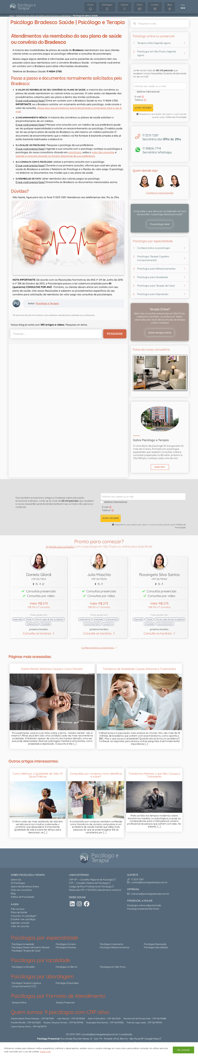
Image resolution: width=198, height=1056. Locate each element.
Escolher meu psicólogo (23, 919)
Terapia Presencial (65, 1002)
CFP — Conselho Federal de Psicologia (89, 882)
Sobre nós (16, 879)
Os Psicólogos (18, 882)
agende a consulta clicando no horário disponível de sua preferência (55, 156)
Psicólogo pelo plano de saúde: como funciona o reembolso (43, 15)
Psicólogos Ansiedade (23, 944)
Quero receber (143, 108)
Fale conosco (17, 908)
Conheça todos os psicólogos (153, 247)
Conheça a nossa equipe (159, 192)
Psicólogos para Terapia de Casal (156, 285)
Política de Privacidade (176, 117)
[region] (99, 1049)
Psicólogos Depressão (155, 944)
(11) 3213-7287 (73, 1034)
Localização (126, 1034)
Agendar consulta (20, 922)
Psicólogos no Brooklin (23, 966)
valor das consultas (103, 152)
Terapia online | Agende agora (153, 42)
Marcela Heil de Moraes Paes (137, 1018)
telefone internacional (148, 91)
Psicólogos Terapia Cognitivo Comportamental (153, 258)
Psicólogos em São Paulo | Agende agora (156, 53)
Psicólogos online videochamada (144, 905)
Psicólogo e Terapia (47, 303)
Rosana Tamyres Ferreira (55, 1022)
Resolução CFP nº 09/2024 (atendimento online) (94, 889)
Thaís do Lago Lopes (136, 1022)
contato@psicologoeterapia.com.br (100, 1034)
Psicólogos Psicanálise (67, 983)
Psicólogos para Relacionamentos (156, 268)
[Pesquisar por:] (55, 334)
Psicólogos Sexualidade (156, 947)
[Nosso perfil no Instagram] (79, 904)
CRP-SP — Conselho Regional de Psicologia (91, 879)
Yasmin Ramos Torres (21, 1026)
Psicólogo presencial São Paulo (143, 908)
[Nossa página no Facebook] (86, 904)
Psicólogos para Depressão (152, 294)
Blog (13, 893)
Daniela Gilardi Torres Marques (25, 1018)
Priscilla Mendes (18, 1022)
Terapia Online (19, 1002)
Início (11, 15)
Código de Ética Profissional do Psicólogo (90, 886)
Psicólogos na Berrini (66, 966)
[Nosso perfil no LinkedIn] (72, 904)
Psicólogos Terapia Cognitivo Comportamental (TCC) (26, 985)
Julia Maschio (63, 1018)
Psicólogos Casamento (111, 944)
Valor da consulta (20, 926)
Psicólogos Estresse (66, 947)
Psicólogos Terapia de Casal (26, 950)
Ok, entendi (183, 1050)
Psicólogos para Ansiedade (152, 277)
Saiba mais (45, 1051)
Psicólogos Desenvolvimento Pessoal (30, 947)
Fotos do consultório (21, 889)
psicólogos (75, 152)
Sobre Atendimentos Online (25, 886)
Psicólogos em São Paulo (112, 966)
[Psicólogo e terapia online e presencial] (99, 858)
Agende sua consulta (60, 546)
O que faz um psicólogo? (23, 915)
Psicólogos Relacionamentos (114, 947)
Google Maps (152, 1038)
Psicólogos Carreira (66, 944)
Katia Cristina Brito (96, 1018)
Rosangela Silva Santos (97, 1022)
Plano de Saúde (19, 912)
